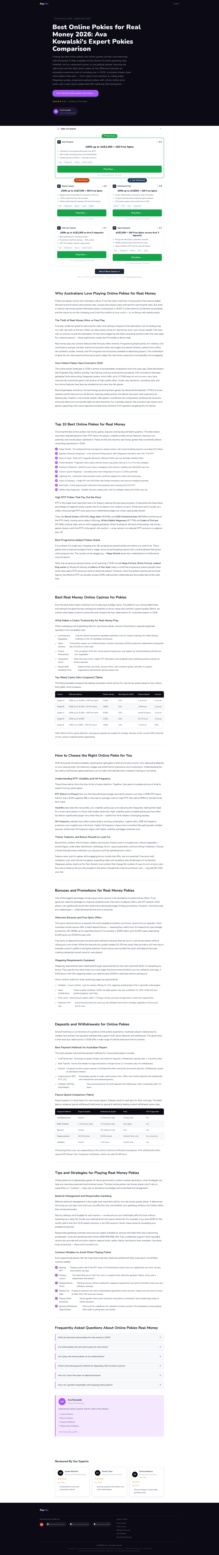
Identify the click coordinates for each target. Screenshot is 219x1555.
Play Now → (109, 169)
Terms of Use (121, 1527)
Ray (44, 3)
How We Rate (121, 1534)
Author (176, 4)
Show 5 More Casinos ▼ (109, 271)
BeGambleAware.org (134, 277)
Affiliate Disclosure (123, 1530)
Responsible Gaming (124, 1537)
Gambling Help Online (56, 1524)
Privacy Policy (121, 1523)
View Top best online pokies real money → (75, 93)
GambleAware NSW (102, 1524)
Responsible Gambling (79, 1524)
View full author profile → (69, 1432)
